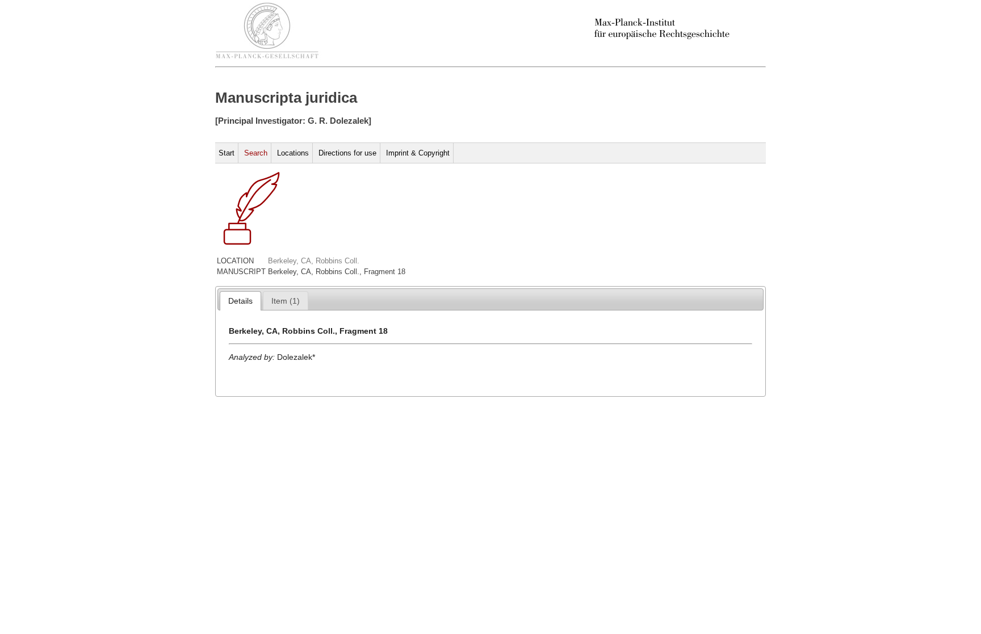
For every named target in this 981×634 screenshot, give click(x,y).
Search (255, 153)
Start (226, 153)
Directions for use (347, 153)
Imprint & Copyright (418, 153)
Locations (293, 153)
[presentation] (240, 301)
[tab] (240, 300)
